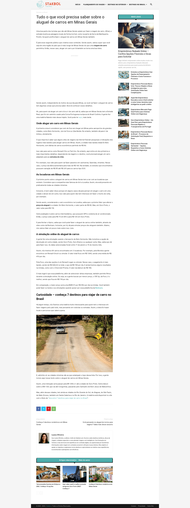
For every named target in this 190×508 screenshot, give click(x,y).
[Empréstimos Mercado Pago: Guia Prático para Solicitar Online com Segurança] (123, 112)
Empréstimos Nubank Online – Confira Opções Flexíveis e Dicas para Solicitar (134, 54)
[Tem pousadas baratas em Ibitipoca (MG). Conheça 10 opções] (48, 474)
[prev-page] (37, 493)
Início (77, 4)
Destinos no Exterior (117, 4)
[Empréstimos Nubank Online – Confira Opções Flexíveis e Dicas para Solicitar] (136, 35)
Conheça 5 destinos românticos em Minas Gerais (51, 423)
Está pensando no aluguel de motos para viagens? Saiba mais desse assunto (98, 423)
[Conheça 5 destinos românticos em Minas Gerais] (101, 474)
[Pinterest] (48, 409)
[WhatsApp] (53, 409)
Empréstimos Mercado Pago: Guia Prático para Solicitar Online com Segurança (141, 112)
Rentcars (99, 288)
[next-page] (41, 493)
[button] (151, 5)
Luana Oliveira (58, 435)
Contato (133, 506)
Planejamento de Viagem (94, 4)
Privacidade (141, 506)
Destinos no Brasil (137, 4)
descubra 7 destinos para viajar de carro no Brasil (68, 398)
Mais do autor (84, 460)
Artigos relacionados (67, 460)
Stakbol (48, 506)
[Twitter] (43, 409)
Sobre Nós (150, 506)
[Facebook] (38, 409)
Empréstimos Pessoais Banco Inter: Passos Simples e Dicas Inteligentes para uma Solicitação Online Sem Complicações (142, 88)
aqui (80, 117)
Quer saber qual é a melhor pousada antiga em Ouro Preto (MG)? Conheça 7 (74, 486)
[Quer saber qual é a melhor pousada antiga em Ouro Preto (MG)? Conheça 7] (75, 474)
